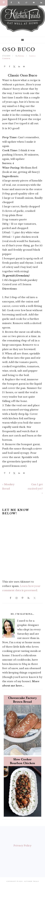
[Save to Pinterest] (4, 66)
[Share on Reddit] (26, 3)
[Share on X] (14, 66)
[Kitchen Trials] (22, 32)
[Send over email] (24, 66)
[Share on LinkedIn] (19, 66)
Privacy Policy (23, 845)
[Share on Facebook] (9, 66)
